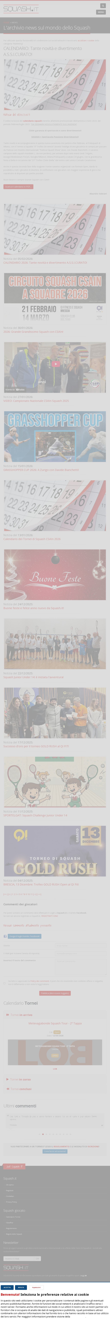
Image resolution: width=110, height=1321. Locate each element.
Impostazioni (36, 1287)
